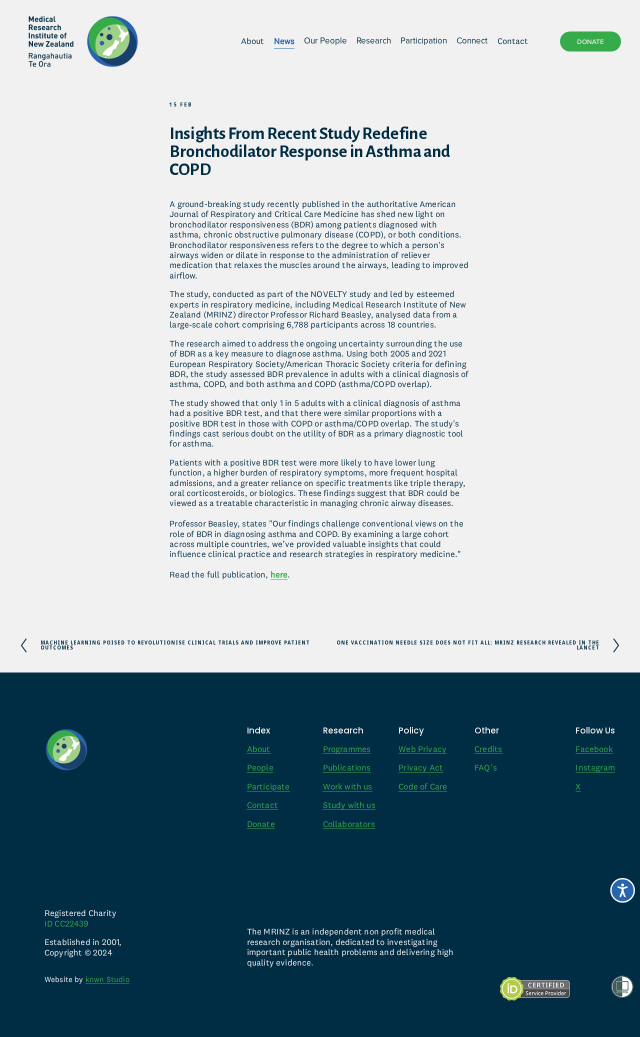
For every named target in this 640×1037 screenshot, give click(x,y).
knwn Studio (108, 979)
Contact (513, 41)
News (284, 41)
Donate (590, 41)
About (252, 41)
